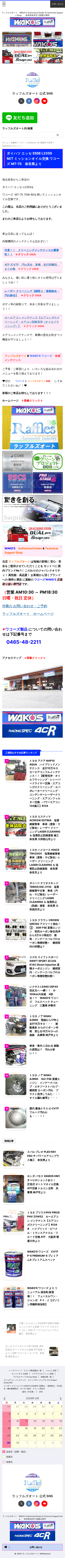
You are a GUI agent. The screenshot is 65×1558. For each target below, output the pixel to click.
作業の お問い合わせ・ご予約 (24, 606)
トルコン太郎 (51, 1370)
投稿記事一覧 (46, 1377)
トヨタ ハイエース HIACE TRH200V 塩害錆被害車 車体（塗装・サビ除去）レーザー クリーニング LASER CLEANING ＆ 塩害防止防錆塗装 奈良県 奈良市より (46, 861)
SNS (41, 1392)
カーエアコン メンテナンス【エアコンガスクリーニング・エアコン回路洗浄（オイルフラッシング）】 (32, 322)
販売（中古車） (28, 1392)
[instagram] (37, 101)
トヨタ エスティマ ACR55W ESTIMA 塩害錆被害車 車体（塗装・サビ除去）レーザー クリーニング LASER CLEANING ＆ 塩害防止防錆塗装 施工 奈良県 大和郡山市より (45, 828)
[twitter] (21, 101)
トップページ (14, 1370)
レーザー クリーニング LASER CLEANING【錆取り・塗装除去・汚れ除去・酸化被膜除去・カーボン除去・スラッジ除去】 (33, 1387)
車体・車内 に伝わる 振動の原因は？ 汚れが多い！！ (44, 1049)
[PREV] (5, 1398)
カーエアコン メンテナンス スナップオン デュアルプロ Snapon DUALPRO (30, 1381)
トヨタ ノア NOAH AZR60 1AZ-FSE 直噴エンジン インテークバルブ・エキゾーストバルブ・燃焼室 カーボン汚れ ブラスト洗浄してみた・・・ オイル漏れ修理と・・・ (44, 1086)
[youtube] (44, 101)
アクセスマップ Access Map (25, 1377)
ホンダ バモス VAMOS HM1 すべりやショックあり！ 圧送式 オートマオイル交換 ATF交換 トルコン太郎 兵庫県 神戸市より (44, 1184)
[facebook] (29, 101)
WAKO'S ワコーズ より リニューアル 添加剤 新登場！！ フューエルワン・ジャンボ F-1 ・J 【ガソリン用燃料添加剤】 (43, 1296)
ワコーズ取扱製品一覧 (32, 1370)
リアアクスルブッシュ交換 (43, 1374)
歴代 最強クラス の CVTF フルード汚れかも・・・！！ (44, 1112)
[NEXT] (60, 1398)
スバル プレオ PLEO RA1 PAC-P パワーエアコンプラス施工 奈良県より (43, 1155)
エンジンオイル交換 (19, 1374)
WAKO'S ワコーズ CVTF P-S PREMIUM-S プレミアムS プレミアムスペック (42, 1255)
